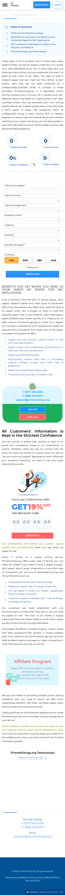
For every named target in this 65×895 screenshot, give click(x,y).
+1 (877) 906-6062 (32, 392)
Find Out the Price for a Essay (27, 33)
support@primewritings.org (33, 400)
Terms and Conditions (16, 878)
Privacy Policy (36, 878)
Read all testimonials (31, 758)
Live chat (32, 409)
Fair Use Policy (32, 881)
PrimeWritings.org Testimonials (28, 52)
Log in (57, 5)
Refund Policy (52, 878)
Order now (42, 5)
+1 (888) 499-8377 (32, 396)
